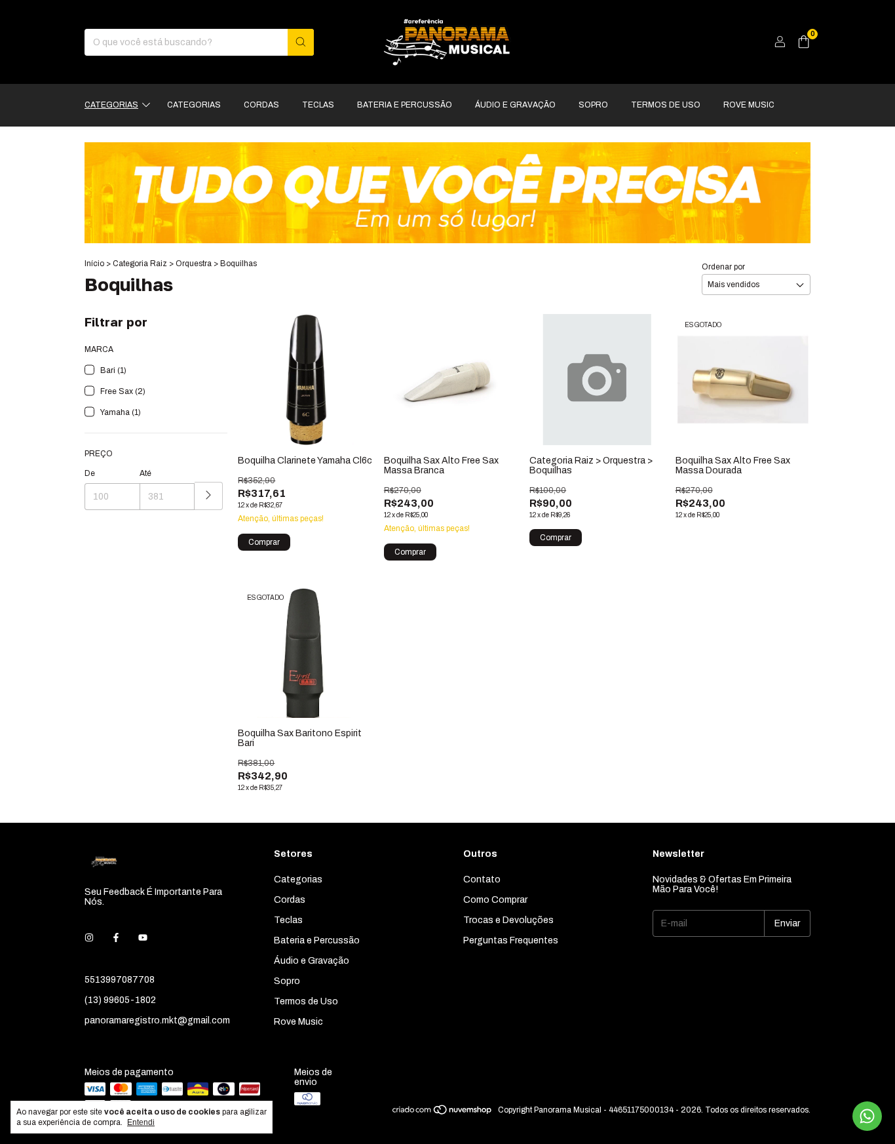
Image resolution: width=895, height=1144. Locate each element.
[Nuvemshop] (442, 1113)
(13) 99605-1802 (120, 1000)
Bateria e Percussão (404, 104)
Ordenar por (723, 266)
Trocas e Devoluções (508, 920)
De (90, 473)
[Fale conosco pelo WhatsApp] (867, 1116)
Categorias (111, 104)
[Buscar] (301, 42)
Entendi (141, 1122)
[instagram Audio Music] (89, 938)
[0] (803, 42)
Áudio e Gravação (515, 104)
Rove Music (748, 104)
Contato (482, 879)
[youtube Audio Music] (142, 938)
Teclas (318, 104)
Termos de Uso (665, 104)
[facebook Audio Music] (116, 938)
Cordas (261, 104)
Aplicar (209, 496)
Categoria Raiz (140, 263)
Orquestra (194, 263)
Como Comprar (495, 900)
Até (145, 473)
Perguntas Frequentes (510, 940)
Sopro (593, 104)
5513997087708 (120, 980)
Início (94, 263)
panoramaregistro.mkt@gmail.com (157, 1020)
